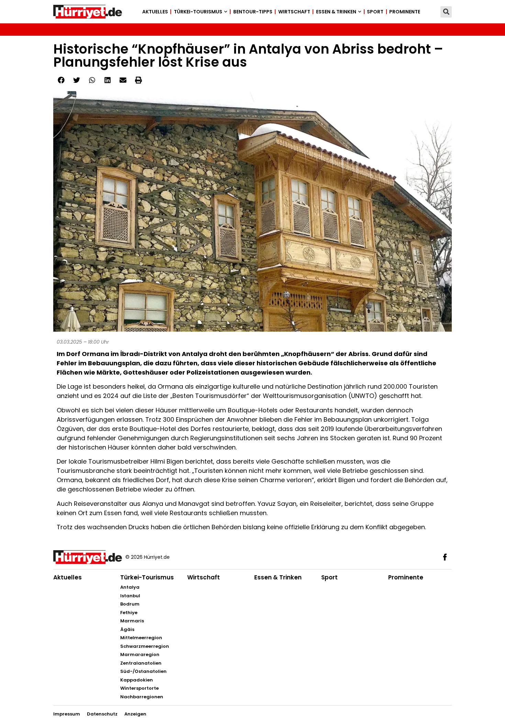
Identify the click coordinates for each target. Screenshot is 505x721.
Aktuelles (155, 11)
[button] (446, 12)
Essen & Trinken (336, 11)
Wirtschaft (294, 11)
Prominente (404, 11)
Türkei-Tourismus (198, 11)
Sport (375, 11)
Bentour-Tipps (252, 11)
